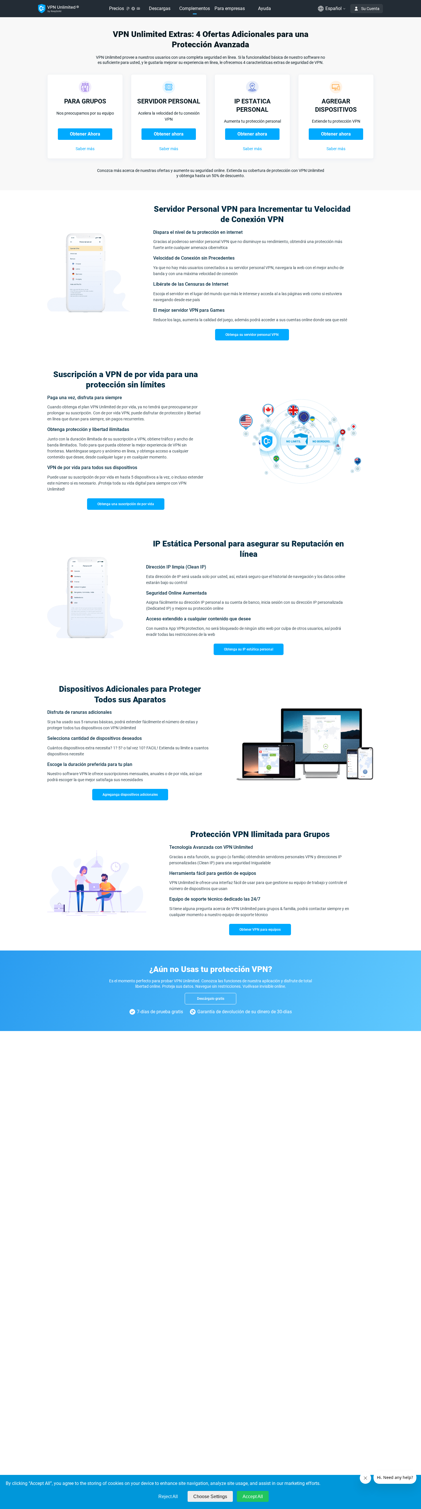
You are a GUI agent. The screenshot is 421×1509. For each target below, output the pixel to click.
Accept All (253, 1496)
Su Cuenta (370, 8)
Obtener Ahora (85, 134)
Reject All (168, 1496)
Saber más (85, 148)
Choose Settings (210, 1496)
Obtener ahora (169, 134)
